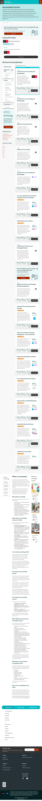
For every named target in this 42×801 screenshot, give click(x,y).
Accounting (7, 713)
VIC (3, 155)
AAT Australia (8, 83)
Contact (4, 765)
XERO (6, 99)
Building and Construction (9, 737)
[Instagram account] (27, 778)
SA (3, 152)
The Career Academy (9, 97)
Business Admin (7, 724)
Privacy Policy (25, 773)
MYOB (7, 92)
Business (6, 726)
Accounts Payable (6, 134)
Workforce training (26, 767)
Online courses (5, 759)
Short (6, 77)
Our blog (24, 765)
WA (3, 157)
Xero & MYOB (8, 101)
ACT (3, 145)
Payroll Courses (5, 139)
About (12, 43)
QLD (3, 150)
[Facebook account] (23, 778)
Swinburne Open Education (8, 95)
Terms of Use (25, 775)
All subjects (5, 757)
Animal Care (7, 715)
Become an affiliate (6, 769)
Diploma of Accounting (7, 136)
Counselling (7, 719)
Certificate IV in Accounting (7, 135)
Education (7, 730)
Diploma (7, 75)
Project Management (8, 733)
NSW (3, 147)
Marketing (7, 735)
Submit (36, 749)
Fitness (6, 739)
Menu (2, 2)
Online (7, 107)
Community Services (8, 711)
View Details (34, 90)
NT (3, 149)
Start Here (13, 33)
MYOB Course (5, 138)
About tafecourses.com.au (27, 757)
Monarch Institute (8, 90)
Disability (6, 728)
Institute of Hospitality (7, 88)
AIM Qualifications (8, 85)
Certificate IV (8, 73)
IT (5, 722)
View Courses (8, 127)
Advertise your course (7, 767)
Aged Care (7, 717)
